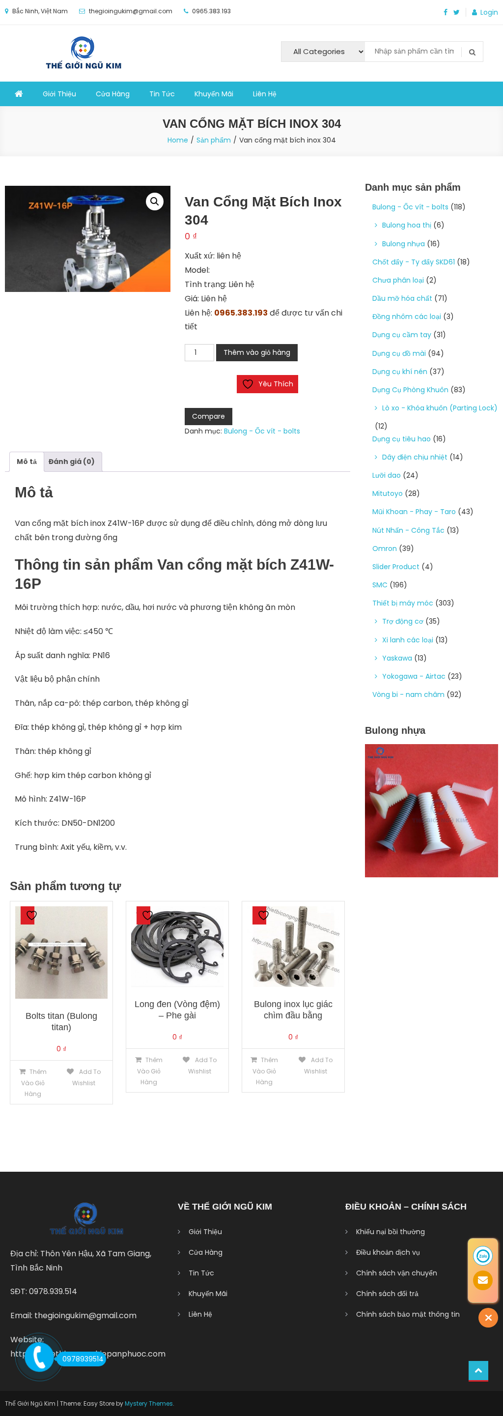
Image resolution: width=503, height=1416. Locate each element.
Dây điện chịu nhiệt (414, 457)
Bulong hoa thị (406, 225)
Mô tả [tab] (27, 461)
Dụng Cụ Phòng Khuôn (410, 390)
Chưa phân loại (398, 280)
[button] (155, 201)
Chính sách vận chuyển (396, 1273)
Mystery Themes (149, 1403)
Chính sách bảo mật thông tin (408, 1314)
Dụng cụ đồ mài (399, 353)
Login (489, 12)
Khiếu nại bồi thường (390, 1232)
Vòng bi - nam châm (408, 694)
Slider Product (395, 567)
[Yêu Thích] (27, 915)
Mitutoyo (387, 493)
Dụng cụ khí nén (399, 371)
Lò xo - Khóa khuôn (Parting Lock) (440, 408)
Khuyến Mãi (214, 94)
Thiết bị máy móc (402, 603)
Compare (208, 416)
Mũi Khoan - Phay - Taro (414, 512)
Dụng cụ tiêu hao (401, 439)
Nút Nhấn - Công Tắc (408, 530)
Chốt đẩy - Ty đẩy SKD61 (413, 262)
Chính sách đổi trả (387, 1294)
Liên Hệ (265, 94)
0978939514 (83, 1359)
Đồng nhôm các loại (406, 316)
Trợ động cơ (402, 621)
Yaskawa (397, 658)
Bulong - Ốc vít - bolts (262, 431)
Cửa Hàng (113, 94)
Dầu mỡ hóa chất (402, 298)
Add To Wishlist (86, 1077)
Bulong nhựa (403, 244)
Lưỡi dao (386, 475)
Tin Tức (162, 94)
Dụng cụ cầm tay (401, 335)
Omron (384, 548)
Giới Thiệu (59, 94)
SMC (380, 585)
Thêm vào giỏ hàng (257, 352)
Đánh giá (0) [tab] (72, 461)
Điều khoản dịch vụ (388, 1252)
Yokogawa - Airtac (414, 676)
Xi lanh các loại (407, 640)
